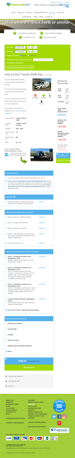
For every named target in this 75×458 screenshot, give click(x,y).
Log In (67, 2)
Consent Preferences (15, 423)
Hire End (9, 51)
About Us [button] (11, 386)
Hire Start (9, 47)
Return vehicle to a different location (19, 217)
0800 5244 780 (64, 6)
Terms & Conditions (36, 416)
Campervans (26, 17)
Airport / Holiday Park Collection (18, 222)
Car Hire (29, 12)
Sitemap (31, 418)
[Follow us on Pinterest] (59, 423)
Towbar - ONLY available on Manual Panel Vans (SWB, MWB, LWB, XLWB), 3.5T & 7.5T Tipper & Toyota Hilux (21, 235)
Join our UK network (37, 427)
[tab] (29, 376)
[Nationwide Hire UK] (18, 4)
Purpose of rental (12, 55)
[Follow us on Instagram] (64, 417)
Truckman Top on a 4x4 (15, 243)
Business (32, 55)
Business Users (12, 404)
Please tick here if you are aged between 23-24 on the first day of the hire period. (21, 203)
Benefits (9, 402)
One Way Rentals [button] (13, 381)
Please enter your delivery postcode (19, 60)
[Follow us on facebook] (59, 417)
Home (13, 12)
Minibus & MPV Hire (40, 12)
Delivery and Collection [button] (15, 376)
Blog (41, 17)
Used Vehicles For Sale (15, 418)
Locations (10, 408)
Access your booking (37, 422)
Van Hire (52, 12)
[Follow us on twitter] (54, 417)
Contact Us (49, 17)
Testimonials (11, 410)
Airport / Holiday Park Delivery (17, 228)
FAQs (35, 17)
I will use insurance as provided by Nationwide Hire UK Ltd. (26, 178)
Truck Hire (60, 12)
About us (21, 12)
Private (24, 55)
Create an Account (57, 2)
